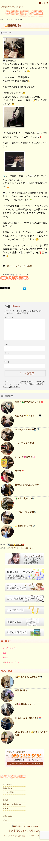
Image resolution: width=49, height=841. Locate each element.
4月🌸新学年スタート (25, 704)
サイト (7, 362)
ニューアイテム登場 (24, 443)
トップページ (8, 785)
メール (7, 353)
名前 (6, 345)
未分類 (29, 266)
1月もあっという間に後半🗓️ (28, 718)
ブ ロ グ (6, 820)
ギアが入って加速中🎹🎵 (27, 430)
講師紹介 (6, 800)
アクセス (6, 808)
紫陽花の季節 (21, 691)
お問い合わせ (8, 816)
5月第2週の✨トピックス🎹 (28, 416)
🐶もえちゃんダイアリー (13, 662)
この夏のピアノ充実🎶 (25, 512)
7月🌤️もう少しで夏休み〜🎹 (28, 677)
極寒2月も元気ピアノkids (27, 485)
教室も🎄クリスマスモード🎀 (29, 402)
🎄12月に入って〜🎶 (25, 499)
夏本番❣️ (19, 471)
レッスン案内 (8, 792)
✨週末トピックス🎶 (25, 526)
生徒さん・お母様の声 (12, 804)
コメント (9, 317)
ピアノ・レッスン (16, 266)
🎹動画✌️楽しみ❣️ (15, 545)
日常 (4, 653)
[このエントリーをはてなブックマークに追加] (24, 288)
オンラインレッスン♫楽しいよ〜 (21, 548)
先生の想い (7, 789)
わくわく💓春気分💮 (25, 457)
